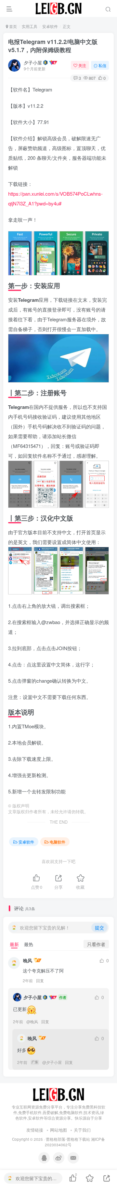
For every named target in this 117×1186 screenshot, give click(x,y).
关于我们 (82, 1130)
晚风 (27, 960)
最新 (14, 944)
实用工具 (29, 26)
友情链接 (34, 1130)
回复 (40, 980)
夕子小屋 (33, 62)
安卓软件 (50, 26)
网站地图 (58, 1130)
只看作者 (96, 944)
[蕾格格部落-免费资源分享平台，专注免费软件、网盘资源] (58, 1094)
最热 (28, 944)
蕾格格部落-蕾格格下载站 (68, 1139)
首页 (12, 26)
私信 (102, 65)
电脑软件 (57, 841)
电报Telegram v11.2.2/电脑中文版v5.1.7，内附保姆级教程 (53, 45)
